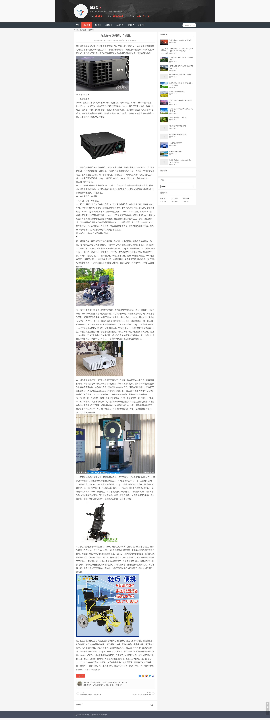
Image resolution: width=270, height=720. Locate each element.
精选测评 (186, 198)
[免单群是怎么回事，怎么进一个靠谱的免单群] (164, 61)
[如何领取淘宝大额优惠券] (164, 96)
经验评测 (163, 201)
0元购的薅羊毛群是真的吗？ (178, 126)
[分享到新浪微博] (146, 676)
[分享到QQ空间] (143, 676)
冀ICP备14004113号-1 (95, 715)
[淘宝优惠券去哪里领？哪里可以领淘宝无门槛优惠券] (164, 87)
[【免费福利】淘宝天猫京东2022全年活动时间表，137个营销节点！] (164, 53)
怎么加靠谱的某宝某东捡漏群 (178, 117)
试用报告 (175, 201)
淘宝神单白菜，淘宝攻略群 (142, 694)
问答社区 (186, 201)
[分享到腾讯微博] (149, 676)
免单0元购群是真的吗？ (176, 143)
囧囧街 (112, 682)
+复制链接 (118, 685)
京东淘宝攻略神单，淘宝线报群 (90, 694)
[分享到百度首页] (153, 676)
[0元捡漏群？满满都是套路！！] (164, 139)
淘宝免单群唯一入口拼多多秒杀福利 (180, 40)
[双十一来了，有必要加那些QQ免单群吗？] (164, 104)
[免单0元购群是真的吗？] (164, 147)
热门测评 (175, 198)
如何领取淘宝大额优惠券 (176, 92)
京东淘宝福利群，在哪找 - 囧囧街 (103, 685)
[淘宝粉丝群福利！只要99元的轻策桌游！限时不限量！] (164, 164)
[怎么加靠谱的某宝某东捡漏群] (164, 122)
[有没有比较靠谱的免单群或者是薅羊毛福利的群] (164, 113)
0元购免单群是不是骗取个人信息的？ (180, 74)
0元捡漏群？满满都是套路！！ (178, 134)
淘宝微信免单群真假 (175, 151)
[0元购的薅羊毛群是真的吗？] (164, 130)
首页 (77, 30)
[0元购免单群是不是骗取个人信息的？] (164, 79)
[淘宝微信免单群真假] (164, 156)
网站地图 (104, 715)
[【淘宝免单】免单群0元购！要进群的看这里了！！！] (164, 70)
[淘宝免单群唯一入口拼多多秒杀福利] (164, 44)
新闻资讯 (83, 30)
